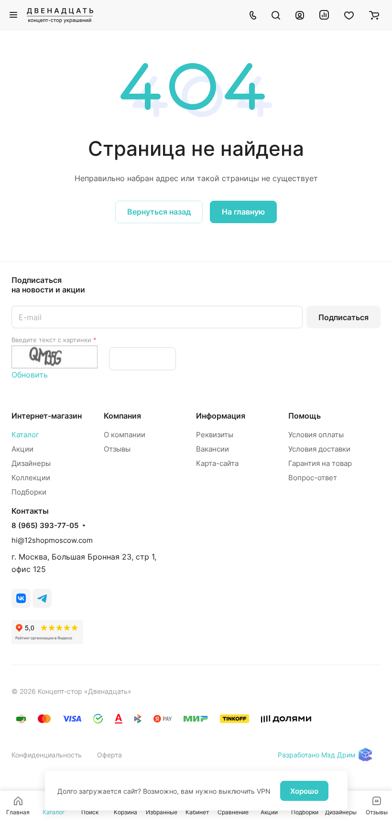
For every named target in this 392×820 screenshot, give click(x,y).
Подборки (28, 491)
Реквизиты (214, 434)
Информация (220, 416)
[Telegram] (42, 598)
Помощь (304, 416)
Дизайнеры (31, 463)
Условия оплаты (316, 434)
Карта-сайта (217, 463)
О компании (124, 434)
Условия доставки (319, 448)
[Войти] (299, 15)
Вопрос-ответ (312, 477)
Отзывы (117, 448)
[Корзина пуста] (374, 15)
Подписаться (343, 317)
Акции (22, 448)
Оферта (109, 755)
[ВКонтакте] (21, 598)
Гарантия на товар (320, 463)
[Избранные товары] (349, 15)
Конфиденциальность (46, 755)
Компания (122, 416)
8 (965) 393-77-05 (44, 525)
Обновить (29, 374)
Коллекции (30, 477)
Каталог (25, 434)
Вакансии (212, 448)
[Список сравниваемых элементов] (324, 15)
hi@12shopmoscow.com (52, 540)
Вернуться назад (159, 211)
